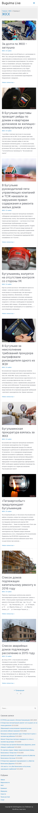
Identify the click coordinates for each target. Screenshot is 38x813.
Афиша (3, 779)
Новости (3, 794)
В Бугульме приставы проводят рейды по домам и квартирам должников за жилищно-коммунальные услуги (19, 120)
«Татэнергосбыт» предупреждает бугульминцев (13, 504)
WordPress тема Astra (19, 809)
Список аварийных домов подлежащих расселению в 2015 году (18, 649)
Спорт (2, 800)
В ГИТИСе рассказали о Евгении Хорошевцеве (15, 720)
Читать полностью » (8, 82)
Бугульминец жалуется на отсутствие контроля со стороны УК (18, 277)
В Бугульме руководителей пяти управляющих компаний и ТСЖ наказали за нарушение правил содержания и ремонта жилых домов (18, 196)
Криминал (4, 788)
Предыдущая (19, 690)
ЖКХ (2, 785)
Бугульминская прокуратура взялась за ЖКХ (18, 432)
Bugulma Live (11, 3)
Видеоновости (5, 782)
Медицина (4, 791)
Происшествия (5, 797)
